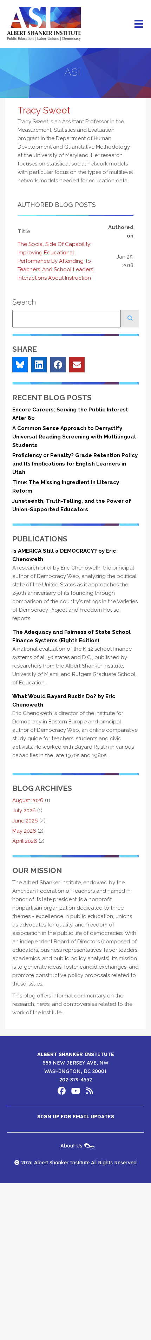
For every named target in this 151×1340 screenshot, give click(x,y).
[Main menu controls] (138, 24)
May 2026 (24, 831)
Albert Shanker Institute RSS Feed (90, 1091)
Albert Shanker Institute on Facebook (61, 1091)
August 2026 (28, 800)
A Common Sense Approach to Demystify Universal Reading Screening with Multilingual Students (74, 436)
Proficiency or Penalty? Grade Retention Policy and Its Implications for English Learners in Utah (75, 463)
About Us (71, 1146)
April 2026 (24, 841)
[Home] (44, 24)
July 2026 (24, 810)
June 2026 (25, 821)
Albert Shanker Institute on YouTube (75, 1091)
